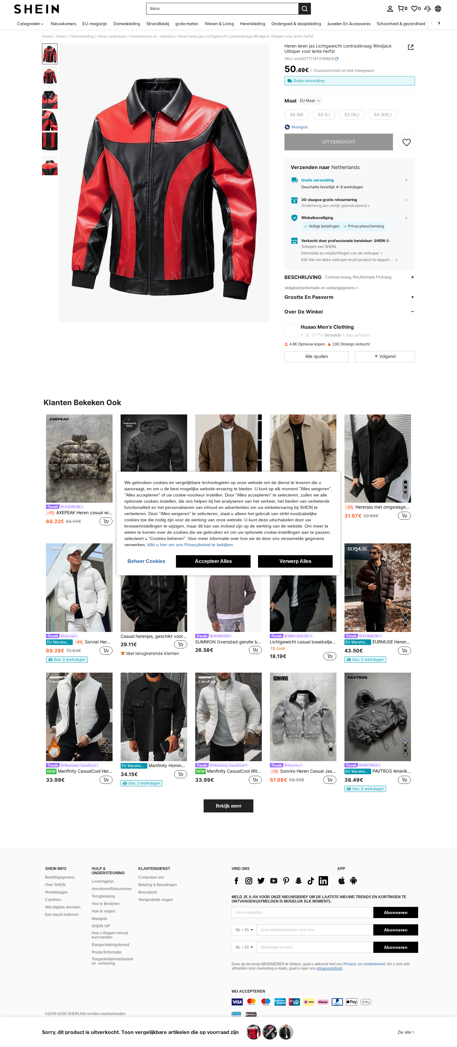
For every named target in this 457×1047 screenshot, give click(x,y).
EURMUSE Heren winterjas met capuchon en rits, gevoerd (378, 641)
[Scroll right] (439, 23)
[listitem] (79, 474)
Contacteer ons (151, 877)
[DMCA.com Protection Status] (251, 1014)
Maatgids (99, 919)
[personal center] (390, 8)
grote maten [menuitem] (186, 23)
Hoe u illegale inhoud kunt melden (110, 935)
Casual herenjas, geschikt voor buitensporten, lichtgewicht (154, 636)
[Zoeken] (304, 9)
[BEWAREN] (406, 142)
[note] (67, 659)
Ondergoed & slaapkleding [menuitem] (296, 23)
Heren (61, 36)
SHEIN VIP (101, 926)
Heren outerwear (112, 36)
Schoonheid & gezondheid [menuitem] (401, 23)
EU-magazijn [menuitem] (94, 23)
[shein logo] (36, 8)
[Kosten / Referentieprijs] (311, 70)
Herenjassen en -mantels (152, 36)
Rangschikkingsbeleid (110, 945)
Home (47, 36)
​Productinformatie (107, 952)
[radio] (296, 114)
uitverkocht (339, 142)
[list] (281, 880)
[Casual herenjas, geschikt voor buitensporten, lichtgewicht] (154, 587)
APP (341, 869)
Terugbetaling (103, 896)
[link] (402, 8)
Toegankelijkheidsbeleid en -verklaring (112, 961)
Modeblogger (56, 892)
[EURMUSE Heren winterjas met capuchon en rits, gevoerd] (377, 587)
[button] (427, 8)
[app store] (341, 883)
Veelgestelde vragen (155, 900)
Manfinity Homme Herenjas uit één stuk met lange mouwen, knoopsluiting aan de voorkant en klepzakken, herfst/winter (154, 765)
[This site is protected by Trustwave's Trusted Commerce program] (236, 1014)
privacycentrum (329, 968)
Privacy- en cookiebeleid (364, 964)
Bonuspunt (147, 892)
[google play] (353, 883)
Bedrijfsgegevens (60, 877)
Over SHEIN (55, 885)
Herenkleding (82, 36)
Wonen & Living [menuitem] (219, 23)
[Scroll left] (431, 23)
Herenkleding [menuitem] (252, 23)
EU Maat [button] (307, 100)
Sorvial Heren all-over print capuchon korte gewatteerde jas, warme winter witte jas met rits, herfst (80, 641)
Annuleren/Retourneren (112, 889)
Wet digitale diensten (63, 907)
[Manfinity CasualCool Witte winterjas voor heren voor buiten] (228, 717)
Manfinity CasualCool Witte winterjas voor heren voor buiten (229, 771)
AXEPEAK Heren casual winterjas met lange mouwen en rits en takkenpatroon (80, 512)
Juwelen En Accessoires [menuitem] (349, 23)
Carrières (53, 900)
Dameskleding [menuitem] (126, 23)
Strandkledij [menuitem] (157, 23)
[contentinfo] (325, 1002)
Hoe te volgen (103, 911)
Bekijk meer (229, 805)
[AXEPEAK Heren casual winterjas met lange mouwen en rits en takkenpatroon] (79, 458)
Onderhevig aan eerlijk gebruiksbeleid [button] (334, 205)
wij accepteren (248, 992)
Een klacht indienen (62, 914)
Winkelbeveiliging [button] (317, 218)
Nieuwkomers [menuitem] (63, 23)
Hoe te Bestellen (106, 904)
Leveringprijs (103, 881)
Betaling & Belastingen (157, 885)
